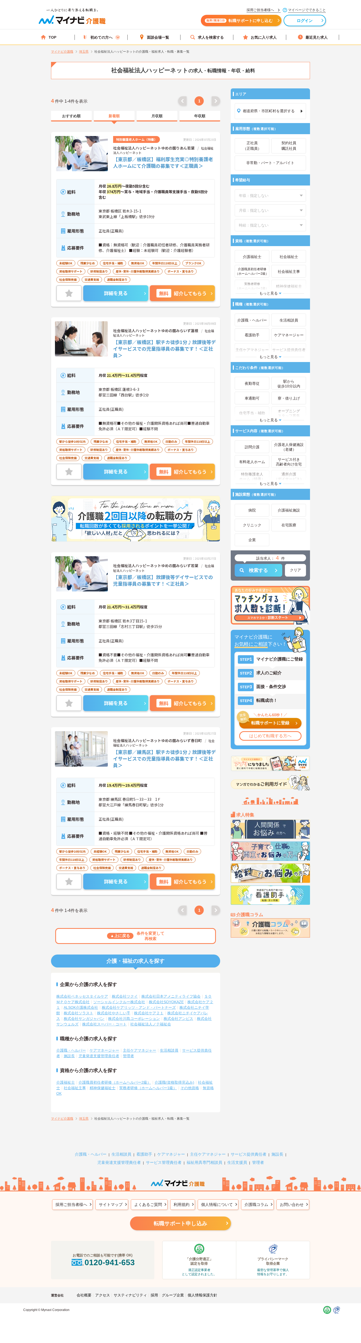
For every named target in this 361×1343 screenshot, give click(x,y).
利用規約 (181, 1204)
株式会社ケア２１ (149, 1013)
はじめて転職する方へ (270, 736)
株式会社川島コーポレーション (134, 1018)
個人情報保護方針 (202, 1295)
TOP (52, 37)
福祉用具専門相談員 (204, 1162)
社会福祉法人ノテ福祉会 (150, 1024)
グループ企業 (173, 1295)
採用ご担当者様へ (71, 1204)
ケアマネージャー (104, 1050)
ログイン (305, 20)
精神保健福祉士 (102, 1088)
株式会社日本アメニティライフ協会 (171, 996)
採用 (154, 1295)
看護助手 (144, 1154)
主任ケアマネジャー (139, 1050)
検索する (258, 570)
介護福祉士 (65, 1082)
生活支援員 (237, 1162)
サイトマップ (111, 1204)
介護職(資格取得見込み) (174, 1082)
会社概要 (84, 1295)
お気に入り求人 (264, 37)
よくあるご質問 (148, 1204)
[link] (71, 116)
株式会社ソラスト (78, 1013)
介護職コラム (256, 1204)
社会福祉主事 (75, 1088)
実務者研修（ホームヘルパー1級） (148, 1088)
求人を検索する (211, 37)
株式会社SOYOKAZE (166, 1002)
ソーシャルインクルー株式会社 (119, 1002)
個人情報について (217, 1204)
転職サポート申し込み (180, 1223)
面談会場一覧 (158, 37)
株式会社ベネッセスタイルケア (82, 996)
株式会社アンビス (178, 1018)
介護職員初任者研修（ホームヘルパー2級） (114, 1082)
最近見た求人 (317, 37)
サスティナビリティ (130, 1295)
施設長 (69, 1056)
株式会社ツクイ (125, 996)
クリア (295, 570)
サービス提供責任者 (248, 1154)
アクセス (102, 1295)
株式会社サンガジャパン (84, 1018)
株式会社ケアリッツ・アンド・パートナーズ (139, 1007)
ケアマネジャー (171, 1154)
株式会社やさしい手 (113, 1013)
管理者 (128, 1056)
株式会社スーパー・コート (104, 1024)
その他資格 (190, 1088)
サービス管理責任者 (164, 1162)
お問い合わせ (292, 1204)
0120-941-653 (110, 1262)
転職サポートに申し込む (239, 20)
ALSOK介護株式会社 (81, 1007)
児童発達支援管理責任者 (98, 1056)
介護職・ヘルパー (71, 1050)
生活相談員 (169, 1050)
